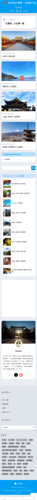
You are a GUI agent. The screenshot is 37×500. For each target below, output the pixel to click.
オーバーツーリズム (22, 440)
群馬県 (31, 470)
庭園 (29, 453)
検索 (33, 168)
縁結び (26, 470)
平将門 (23, 453)
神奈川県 (19, 467)
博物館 (4, 446)
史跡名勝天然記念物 (13, 446)
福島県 (15, 470)
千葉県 (28, 443)
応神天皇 (4, 457)
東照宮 (4, 463)
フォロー (23, 498)
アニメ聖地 (11, 440)
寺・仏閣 (5, 400)
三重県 (31, 440)
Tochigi (4, 440)
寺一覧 (25, 11)
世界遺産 (4, 443)
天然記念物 (28, 450)
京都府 (18, 443)
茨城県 (12, 474)
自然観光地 (5, 474)
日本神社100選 (22, 457)
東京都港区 (29, 460)
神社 (4, 408)
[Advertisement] (18, 298)
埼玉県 (21, 450)
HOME (12, 11)
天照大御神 (5, 453)
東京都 (4, 460)
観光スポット (7, 412)
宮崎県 (12, 453)
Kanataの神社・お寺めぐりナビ (20, 5)
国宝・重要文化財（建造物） (9, 450)
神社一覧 (18, 11)
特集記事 (5, 404)
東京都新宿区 (20, 460)
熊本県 (19, 463)
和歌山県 (23, 446)
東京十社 (30, 457)
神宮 (25, 467)
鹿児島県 (26, 474)
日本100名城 (12, 457)
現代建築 (25, 463)
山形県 (18, 453)
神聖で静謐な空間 (6, 470)
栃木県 (9, 463)
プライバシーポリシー (19, 487)
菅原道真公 (19, 474)
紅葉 (21, 470)
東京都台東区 (11, 460)
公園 (23, 443)
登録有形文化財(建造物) (8, 467)
